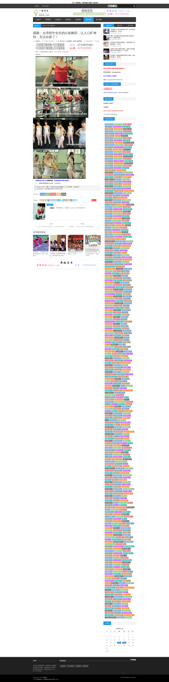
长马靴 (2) (124, 319)
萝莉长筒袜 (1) (119, 367)
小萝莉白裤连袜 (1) (110, 617)
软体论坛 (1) (123, 381)
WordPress (39, 679)
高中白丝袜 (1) (109, 422)
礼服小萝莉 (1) (120, 468)
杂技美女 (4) (108, 252)
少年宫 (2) (126, 305)
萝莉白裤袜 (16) (121, 170)
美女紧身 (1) (108, 564)
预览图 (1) (114, 411)
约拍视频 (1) (108, 530)
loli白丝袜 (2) (119, 321)
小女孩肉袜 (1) (109, 596)
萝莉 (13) (118, 179)
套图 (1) (130, 571)
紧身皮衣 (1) (125, 525)
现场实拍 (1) (118, 463)
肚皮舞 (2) (116, 356)
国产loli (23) (127, 149)
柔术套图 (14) (129, 174)
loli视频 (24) (128, 147)
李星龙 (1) (117, 424)
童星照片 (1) (126, 512)
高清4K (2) (117, 324)
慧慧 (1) (116, 502)
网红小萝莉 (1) (118, 553)
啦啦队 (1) (123, 555)
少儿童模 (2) (127, 301)
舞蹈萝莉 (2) (125, 358)
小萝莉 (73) (108, 126)
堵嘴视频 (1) (108, 571)
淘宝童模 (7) (108, 213)
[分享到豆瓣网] (71, 200)
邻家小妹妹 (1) (119, 399)
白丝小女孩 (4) (109, 259)
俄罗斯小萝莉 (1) (110, 450)
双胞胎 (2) (122, 344)
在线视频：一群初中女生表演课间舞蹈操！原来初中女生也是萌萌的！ (90, 226)
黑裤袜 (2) (124, 324)
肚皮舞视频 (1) (119, 576)
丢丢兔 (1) (116, 473)
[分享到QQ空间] (41, 200)
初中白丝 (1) (118, 491)
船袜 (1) (125, 592)
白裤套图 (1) (125, 486)
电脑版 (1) (108, 466)
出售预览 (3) (108, 285)
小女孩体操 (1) (109, 592)
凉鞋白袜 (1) (108, 475)
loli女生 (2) (117, 319)
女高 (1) (107, 583)
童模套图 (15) (118, 172)
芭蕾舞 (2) (108, 363)
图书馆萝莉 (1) (109, 569)
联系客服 (85, 666)
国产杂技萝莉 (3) (118, 289)
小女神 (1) (108, 601)
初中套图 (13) (109, 177)
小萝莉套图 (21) (127, 154)
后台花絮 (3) (108, 289)
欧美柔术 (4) (117, 257)
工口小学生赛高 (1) (110, 374)
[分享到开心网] (66, 200)
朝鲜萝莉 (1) (126, 415)
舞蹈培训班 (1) (109, 463)
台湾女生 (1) (108, 546)
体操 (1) (126, 438)
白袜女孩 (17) (128, 163)
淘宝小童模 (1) (118, 454)
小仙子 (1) (108, 590)
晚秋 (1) (107, 411)
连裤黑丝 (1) (118, 551)
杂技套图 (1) (126, 418)
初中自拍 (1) (108, 505)
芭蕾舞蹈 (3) (126, 294)
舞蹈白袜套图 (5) (110, 239)
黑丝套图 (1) (108, 477)
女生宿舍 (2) (117, 358)
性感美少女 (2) (126, 310)
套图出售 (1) (117, 574)
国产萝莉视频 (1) (125, 528)
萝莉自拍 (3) (126, 298)
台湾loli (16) (117, 168)
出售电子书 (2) (109, 337)
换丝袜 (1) (119, 397)
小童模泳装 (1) (126, 610)
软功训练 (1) (116, 385)
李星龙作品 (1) (125, 424)
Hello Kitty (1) (120, 395)
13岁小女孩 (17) (118, 163)
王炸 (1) (130, 443)
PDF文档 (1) (126, 413)
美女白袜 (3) (127, 289)
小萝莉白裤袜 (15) (119, 174)
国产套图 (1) (108, 560)
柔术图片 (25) (109, 147)
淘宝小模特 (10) (118, 191)
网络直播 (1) (108, 548)
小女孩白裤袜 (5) (120, 241)
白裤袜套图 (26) (109, 145)
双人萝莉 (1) (117, 525)
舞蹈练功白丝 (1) (129, 587)
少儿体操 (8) (126, 207)
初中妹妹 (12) (126, 179)
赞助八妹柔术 (46, 6)
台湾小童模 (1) (126, 548)
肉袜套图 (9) (117, 200)
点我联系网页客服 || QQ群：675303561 (49, 183)
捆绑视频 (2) (125, 314)
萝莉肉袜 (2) (125, 328)
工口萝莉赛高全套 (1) (111, 376)
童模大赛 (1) (108, 519)
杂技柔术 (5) (123, 227)
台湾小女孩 (53, 194)
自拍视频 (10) (127, 193)
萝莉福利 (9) (108, 202)
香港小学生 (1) (118, 413)
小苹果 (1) (118, 613)
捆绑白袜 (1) (119, 450)
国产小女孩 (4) (127, 259)
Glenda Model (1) (120, 392)
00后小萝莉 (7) (118, 209)
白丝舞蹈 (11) (109, 186)
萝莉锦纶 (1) (117, 519)
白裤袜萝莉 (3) (120, 287)
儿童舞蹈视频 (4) (126, 257)
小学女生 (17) (118, 165)
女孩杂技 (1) (115, 578)
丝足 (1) (117, 422)
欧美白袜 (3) (108, 280)
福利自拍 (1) (123, 505)
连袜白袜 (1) (108, 388)
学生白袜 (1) (130, 583)
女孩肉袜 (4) (117, 262)
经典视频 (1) (108, 535)
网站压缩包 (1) (116, 539)
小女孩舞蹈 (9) (126, 200)
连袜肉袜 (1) (108, 390)
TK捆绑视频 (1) (126, 539)
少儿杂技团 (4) (127, 243)
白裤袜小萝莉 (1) (110, 507)
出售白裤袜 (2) (119, 337)
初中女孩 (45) (128, 133)
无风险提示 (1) (109, 406)
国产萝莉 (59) (118, 131)
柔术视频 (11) (126, 184)
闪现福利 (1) (108, 447)
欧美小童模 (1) (109, 434)
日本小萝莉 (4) (109, 250)
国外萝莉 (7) (108, 216)
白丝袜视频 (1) (118, 477)
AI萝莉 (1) (122, 523)
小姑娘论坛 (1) (116, 601)
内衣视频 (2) (108, 335)
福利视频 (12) (118, 181)
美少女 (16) (125, 168)
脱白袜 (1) (123, 578)
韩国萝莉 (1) (108, 408)
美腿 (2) (114, 353)
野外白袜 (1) (129, 402)
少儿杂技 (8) (117, 202)
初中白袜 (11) (126, 186)
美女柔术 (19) (127, 158)
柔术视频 (99, 19)
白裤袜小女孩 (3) (110, 287)
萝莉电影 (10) (125, 195)
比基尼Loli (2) (127, 330)
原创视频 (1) (130, 523)
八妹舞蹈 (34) (127, 138)
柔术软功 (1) (118, 434)
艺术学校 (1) (118, 594)
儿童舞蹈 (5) (108, 232)
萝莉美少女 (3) (109, 298)
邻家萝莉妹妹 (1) (119, 402)
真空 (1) (116, 505)
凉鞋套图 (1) (108, 473)
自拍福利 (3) (118, 291)
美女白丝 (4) (108, 262)
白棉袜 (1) (108, 480)
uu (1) (107, 420)
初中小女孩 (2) (118, 340)
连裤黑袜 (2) (108, 317)
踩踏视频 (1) (125, 514)
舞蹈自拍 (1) (124, 590)
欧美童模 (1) (117, 445)
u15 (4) (117, 250)
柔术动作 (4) (108, 255)
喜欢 (94, 200)
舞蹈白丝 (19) (109, 161)
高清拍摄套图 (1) (118, 493)
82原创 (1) (108, 385)
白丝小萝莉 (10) (129, 191)
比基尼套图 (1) (118, 475)
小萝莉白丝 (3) (127, 296)
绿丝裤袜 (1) (129, 537)
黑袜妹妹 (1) (126, 427)
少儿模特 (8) (125, 202)
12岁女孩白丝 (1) (123, 376)
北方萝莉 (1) (117, 521)
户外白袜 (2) (108, 312)
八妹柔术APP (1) (117, 459)
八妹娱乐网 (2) (109, 333)
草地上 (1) (108, 539)
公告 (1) (125, 463)
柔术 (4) (124, 252)
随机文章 (119, 25)
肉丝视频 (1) (117, 571)
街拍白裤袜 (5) (120, 225)
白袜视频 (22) (126, 152)
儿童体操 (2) (108, 330)
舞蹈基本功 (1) (109, 580)
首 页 (44, 25)
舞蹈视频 (88, 19)
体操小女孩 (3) (118, 278)
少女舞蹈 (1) (118, 369)
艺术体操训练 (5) (110, 241)
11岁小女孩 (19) (128, 156)
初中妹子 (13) (118, 177)
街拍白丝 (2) (127, 303)
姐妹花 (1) (122, 583)
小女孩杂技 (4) (119, 264)
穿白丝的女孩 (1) (120, 507)
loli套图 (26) (119, 142)
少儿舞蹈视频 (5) (110, 225)
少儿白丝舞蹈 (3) (110, 269)
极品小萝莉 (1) (109, 427)
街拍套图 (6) (117, 218)
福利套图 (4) (118, 259)
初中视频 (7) (117, 213)
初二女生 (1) (117, 514)
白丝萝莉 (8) (121, 204)
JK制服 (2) (116, 317)
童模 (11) (107, 188)
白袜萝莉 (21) (109, 154)
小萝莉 (74, 41)
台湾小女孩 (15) (127, 172)
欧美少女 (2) (108, 328)
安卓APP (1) (108, 585)
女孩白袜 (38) (109, 138)
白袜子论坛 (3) (118, 285)
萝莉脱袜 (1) (120, 617)
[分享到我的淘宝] (69, 200)
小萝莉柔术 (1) (109, 491)
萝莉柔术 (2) (117, 365)
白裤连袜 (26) (119, 145)
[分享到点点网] (58, 200)
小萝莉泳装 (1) (109, 615)
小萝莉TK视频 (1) (121, 544)
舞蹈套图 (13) (127, 177)
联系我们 (37, 6)
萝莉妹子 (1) (117, 603)
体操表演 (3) (126, 278)
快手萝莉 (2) (126, 342)
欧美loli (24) (108, 149)
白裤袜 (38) (124, 135)
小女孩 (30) (126, 140)
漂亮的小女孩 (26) (129, 142)
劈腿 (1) (124, 519)
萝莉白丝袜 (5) (109, 243)
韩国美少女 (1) (126, 406)
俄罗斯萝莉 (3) (118, 280)
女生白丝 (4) (125, 262)
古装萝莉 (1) (126, 530)
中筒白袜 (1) (108, 431)
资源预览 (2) (108, 310)
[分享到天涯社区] (64, 200)
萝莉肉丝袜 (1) (118, 441)
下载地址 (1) (121, 420)
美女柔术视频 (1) (126, 560)
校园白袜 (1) (108, 436)
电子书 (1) (116, 436)
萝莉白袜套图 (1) (129, 615)
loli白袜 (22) (117, 152)
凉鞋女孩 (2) (117, 335)
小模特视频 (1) (109, 608)
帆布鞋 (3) (108, 273)
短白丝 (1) (116, 498)
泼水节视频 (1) (127, 491)
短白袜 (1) (116, 500)
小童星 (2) (125, 365)
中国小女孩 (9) (123, 197)
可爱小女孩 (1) (120, 537)
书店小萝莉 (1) (109, 470)
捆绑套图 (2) (117, 314)
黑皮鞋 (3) (125, 275)
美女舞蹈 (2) (119, 351)
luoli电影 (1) (128, 411)
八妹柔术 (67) (126, 126)
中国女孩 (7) (108, 211)
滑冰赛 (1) (108, 459)
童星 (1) (107, 509)
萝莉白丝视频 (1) (126, 613)
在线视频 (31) (109, 140)
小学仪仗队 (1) (126, 601)
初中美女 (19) (118, 158)
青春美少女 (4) (125, 248)
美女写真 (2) (115, 349)
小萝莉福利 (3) (125, 282)
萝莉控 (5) (130, 241)
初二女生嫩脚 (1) (110, 516)
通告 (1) (126, 397)
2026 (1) (124, 496)
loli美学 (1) (126, 434)
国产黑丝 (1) (108, 489)
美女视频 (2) (127, 351)
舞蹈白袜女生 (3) (110, 294)
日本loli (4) (117, 248)
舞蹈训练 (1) (118, 592)
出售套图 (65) (109, 129)
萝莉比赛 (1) (108, 610)
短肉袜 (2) (108, 342)
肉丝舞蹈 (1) (126, 569)
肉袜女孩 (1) (108, 574)
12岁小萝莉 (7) (127, 209)
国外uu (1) (116, 567)
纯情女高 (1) (108, 532)
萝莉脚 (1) (108, 523)
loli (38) (118, 135)
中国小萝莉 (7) (118, 211)
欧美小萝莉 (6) (116, 220)
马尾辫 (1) (118, 484)
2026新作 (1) (124, 557)
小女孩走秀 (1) (118, 599)
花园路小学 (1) (119, 596)
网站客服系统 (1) (118, 541)
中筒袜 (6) (108, 220)
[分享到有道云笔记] (61, 200)
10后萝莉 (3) (125, 271)
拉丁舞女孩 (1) (109, 392)
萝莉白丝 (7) (108, 218)
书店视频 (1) (118, 470)
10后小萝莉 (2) (118, 305)
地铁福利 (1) (118, 569)
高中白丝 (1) (113, 420)
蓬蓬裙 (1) (127, 367)
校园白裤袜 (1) (109, 438)
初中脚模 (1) (123, 502)
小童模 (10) (116, 195)
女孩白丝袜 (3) (109, 291)
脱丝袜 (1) (108, 578)
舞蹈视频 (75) (127, 124)
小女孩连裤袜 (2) (125, 363)
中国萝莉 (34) (118, 138)
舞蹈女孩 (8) (108, 207)
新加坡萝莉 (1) (109, 402)
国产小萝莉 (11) (116, 188)
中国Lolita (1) (109, 424)
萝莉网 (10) (108, 197)
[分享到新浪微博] (43, 200)
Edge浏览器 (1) (128, 390)
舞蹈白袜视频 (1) (110, 587)
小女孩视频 (68, 41)
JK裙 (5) (128, 225)
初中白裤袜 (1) (128, 493)
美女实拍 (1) (108, 555)
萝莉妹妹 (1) (108, 603)
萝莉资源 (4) (118, 243)
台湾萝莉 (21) (118, 154)
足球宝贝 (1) (125, 379)
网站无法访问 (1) (110, 544)
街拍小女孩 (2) (109, 303)
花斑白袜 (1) (127, 596)
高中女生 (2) (128, 321)
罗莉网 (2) (108, 349)
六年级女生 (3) (109, 282)
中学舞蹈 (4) (117, 255)
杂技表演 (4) (117, 252)
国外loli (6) (118, 223)
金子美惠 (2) (108, 319)
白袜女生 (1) (126, 482)
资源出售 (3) (115, 273)
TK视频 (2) (117, 326)
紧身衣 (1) (116, 528)
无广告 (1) (114, 404)
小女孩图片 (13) (109, 179)
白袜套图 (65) (118, 129)
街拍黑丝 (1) (126, 369)
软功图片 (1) (125, 383)
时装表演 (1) (117, 408)
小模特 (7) (126, 216)
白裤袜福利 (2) (119, 333)
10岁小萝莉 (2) (119, 307)
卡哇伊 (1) (115, 523)
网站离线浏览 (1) (118, 546)
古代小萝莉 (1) (109, 484)
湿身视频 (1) (108, 493)
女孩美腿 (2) (108, 358)
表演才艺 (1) (108, 486)
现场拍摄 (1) (123, 480)
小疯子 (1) (118, 608)
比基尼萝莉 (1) (118, 457)
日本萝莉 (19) (109, 158)
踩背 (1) (107, 381)
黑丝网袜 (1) (117, 486)
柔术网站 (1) (117, 429)
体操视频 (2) (124, 326)
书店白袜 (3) (108, 278)
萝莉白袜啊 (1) (119, 615)
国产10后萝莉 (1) (128, 553)
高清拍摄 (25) (128, 145)
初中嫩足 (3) (126, 285)
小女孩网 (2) (115, 363)
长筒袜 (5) (108, 227)
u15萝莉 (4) (123, 250)
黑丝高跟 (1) (117, 548)
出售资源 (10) (109, 193)
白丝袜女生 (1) (127, 475)
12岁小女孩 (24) (118, 147)
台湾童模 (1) (126, 551)
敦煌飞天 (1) (125, 445)
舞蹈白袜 (58, 194)
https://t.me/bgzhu (123, 92)
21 (124, 642)
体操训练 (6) (125, 220)
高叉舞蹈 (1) (108, 525)
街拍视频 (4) (117, 246)
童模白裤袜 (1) (109, 512)
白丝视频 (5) (108, 234)
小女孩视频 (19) (118, 161)
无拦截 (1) (121, 404)
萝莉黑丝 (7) (108, 209)
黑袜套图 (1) (118, 427)
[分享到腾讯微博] (48, 200)
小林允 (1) (116, 555)
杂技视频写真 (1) (125, 422)
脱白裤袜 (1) (108, 514)
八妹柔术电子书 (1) (121, 461)
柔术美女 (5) (116, 230)
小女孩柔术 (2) (119, 360)
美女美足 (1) (117, 564)
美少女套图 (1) (125, 567)
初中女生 (62, 41)
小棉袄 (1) (108, 606)
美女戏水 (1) (108, 557)
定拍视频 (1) (124, 585)
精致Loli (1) (126, 454)
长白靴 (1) (123, 498)
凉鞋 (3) (117, 282)
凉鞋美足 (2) (125, 335)
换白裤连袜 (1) (109, 399)
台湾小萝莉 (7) (126, 213)
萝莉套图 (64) (127, 129)
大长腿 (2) (129, 353)
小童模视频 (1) (109, 613)
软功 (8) (107, 204)
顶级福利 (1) (125, 408)
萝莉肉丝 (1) (114, 509)
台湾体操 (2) (126, 346)
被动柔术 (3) (117, 271)
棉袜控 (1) (123, 443)
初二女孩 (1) (118, 512)
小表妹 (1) (115, 480)
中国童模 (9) (108, 200)
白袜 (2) (126, 337)
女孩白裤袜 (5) (109, 236)
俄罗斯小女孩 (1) (126, 447)
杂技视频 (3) (108, 275)
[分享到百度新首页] (53, 200)
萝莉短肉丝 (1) (118, 532)
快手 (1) (130, 502)
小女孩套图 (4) (109, 264)
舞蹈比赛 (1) (114, 583)
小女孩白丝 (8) (118, 207)
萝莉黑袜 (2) (119, 301)
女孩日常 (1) (127, 576)
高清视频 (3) (117, 275)
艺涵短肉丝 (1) (118, 530)
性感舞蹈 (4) (108, 248)
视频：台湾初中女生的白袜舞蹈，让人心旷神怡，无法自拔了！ (63, 187)
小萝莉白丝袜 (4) (110, 266)
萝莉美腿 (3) (118, 298)
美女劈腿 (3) (129, 287)
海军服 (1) (117, 452)
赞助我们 (48, 19)
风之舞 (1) (121, 411)
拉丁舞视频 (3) (125, 273)
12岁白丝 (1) (114, 381)
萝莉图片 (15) (109, 174)
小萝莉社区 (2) (109, 367)
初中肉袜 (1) (108, 502)
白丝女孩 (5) (117, 232)
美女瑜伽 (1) (117, 562)
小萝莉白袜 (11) (126, 188)
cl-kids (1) (116, 388)
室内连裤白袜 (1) (110, 537)
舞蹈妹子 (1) (126, 580)
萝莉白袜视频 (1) (117, 466)
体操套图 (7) (126, 211)
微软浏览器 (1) (109, 379)
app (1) (123, 385)
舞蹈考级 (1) (115, 590)
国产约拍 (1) (125, 564)
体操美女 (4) (108, 257)
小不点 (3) (119, 294)
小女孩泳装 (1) (109, 594)
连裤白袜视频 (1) (110, 395)
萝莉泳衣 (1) (117, 610)
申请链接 (133, 659)
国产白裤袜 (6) (109, 223)
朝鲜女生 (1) (108, 415)
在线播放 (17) (109, 165)
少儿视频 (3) (127, 269)
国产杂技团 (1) (126, 562)
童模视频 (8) (130, 204)
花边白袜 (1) (108, 599)
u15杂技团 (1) (117, 418)
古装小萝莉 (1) (118, 482)
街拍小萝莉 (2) (119, 303)
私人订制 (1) (117, 560)
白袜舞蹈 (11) (118, 186)
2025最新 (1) (108, 452)
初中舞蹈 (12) (109, 181)
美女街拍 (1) (108, 567)
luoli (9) (115, 197)
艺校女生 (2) (127, 360)
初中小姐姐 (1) (126, 484)
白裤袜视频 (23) (117, 149)
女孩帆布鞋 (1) (109, 576)
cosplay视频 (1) (118, 390)
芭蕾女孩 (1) (126, 594)
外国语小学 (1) (109, 551)
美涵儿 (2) (108, 353)
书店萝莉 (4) (125, 255)
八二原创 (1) (108, 457)
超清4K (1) (118, 379)
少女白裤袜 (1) (109, 369)
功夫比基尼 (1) (125, 473)
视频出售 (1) (125, 372)
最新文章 (108, 25)
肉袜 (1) (124, 571)
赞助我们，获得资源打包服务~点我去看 (87, 2)
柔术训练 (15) (109, 172)
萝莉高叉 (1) (108, 528)
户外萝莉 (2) (117, 312)
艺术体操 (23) (109, 152)
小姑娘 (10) (108, 195)
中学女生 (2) (108, 326)
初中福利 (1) (126, 470)
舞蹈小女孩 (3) (127, 291)
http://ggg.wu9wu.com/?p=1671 (53, 188)
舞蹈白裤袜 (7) (118, 216)
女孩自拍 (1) (118, 580)
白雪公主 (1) (117, 496)
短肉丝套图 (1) (118, 535)
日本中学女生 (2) (110, 321)
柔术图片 (68, 19)
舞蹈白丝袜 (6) (126, 223)
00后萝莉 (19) (118, 156)
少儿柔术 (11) (127, 181)
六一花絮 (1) (108, 454)
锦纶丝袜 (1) (108, 521)
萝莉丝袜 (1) (126, 599)
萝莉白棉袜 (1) (115, 443)
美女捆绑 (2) (124, 349)
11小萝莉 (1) (129, 374)
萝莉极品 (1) (124, 606)
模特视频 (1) (108, 445)
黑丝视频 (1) (124, 452)
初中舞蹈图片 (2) (117, 342)
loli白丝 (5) (115, 227)
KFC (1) (126, 399)
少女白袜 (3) (108, 271)
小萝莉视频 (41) (109, 135)
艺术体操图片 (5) (120, 239)
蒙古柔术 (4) (108, 246)
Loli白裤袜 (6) (126, 218)
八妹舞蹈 (78, 666)
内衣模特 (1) (129, 468)
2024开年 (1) (117, 383)
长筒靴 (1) (125, 429)
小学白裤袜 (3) (118, 296)
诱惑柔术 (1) (120, 374)
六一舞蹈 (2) (127, 333)
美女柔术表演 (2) (110, 351)
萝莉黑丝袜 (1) (119, 438)
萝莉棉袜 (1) (125, 608)
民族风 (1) (127, 450)
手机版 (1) (129, 385)
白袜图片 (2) (108, 340)
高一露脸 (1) (108, 418)
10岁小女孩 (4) (126, 246)
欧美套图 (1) (108, 496)
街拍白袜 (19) (109, 156)
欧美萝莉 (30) (118, 140)
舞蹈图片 (78, 19)
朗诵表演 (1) (108, 413)
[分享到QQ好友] (51, 200)
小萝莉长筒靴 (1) (118, 431)
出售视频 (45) (119, 133)
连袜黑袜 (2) (108, 314)
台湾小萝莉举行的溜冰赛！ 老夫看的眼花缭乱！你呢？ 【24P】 (57, 226)
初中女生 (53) (127, 131)
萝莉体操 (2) (108, 365)
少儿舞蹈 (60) (109, 131)
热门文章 (130, 25)
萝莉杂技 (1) (115, 606)
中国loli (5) (108, 230)
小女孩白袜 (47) (109, 133)
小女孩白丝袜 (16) (110, 170)
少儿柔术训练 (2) (110, 301)
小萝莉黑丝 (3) (127, 280)
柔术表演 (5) (124, 230)
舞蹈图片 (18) (109, 163)
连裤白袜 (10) (109, 191)
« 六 (107, 651)
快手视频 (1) (117, 447)
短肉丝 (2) (126, 340)
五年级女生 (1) (125, 436)
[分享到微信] (46, 200)
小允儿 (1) (116, 557)
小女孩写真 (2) (109, 360)
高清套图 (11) (118, 184)
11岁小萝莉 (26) (109, 142)
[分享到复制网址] (76, 200)
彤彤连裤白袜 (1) (110, 468)
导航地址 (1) (119, 587)
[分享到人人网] (56, 200)
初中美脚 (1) (108, 498)
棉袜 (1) (107, 443)
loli (48, 25)
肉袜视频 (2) (108, 356)
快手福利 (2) (117, 328)
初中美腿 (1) (108, 500)
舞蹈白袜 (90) (118, 124)
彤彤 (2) (127, 307)
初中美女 (47, 194)
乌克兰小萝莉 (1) (129, 431)
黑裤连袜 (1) (126, 477)
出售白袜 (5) (117, 234)
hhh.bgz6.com (116, 72)
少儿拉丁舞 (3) (120, 266)
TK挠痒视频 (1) (128, 541)
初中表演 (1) (130, 507)
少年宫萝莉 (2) (109, 307)
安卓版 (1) (116, 585)
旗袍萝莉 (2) (124, 317)
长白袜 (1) (129, 404)
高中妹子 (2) (108, 324)
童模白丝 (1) (125, 521)
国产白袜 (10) (118, 193)
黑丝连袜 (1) (126, 457)
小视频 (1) (128, 617)
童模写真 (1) (119, 516)
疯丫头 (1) (126, 466)
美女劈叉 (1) (108, 553)
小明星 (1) (125, 603)
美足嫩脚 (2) (121, 353)
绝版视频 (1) (126, 535)
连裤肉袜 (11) (109, 184)
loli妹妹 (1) (118, 406)
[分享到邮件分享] (74, 200)
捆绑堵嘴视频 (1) (129, 546)
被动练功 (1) (108, 372)
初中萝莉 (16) (109, 168)
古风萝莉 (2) (118, 346)
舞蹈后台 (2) (124, 356)
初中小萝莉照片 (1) (128, 489)
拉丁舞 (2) (125, 312)
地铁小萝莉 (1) (118, 489)
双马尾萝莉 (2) (109, 346)
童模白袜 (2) (114, 344)
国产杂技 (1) (108, 562)
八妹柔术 (38, 19)
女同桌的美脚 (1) (126, 574)
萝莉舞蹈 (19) (128, 161)
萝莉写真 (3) (108, 296)
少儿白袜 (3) (119, 269)
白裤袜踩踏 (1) (128, 516)
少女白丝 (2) (108, 305)
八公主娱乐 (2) (118, 330)
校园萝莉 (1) (108, 441)
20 (119, 642)
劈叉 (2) (107, 344)
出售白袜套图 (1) (110, 461)
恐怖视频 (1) (108, 383)
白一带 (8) (114, 204)
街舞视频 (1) (108, 482)
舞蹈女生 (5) (118, 236)
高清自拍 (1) (124, 500)
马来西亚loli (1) (118, 415)
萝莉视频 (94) (109, 124)
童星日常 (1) (123, 509)
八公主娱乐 (71, 666)
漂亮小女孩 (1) (127, 459)
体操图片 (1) (126, 441)
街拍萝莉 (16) (127, 165)
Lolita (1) (107, 404)
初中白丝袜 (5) (126, 234)
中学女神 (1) (108, 429)
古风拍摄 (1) (126, 532)
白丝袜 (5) (125, 232)
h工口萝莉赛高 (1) (110, 397)
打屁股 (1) (123, 388)
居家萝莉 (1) (117, 372)
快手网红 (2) (117, 310)
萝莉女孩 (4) (127, 264)
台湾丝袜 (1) (108, 541)
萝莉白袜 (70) (117, 126)
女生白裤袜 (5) (127, 236)
